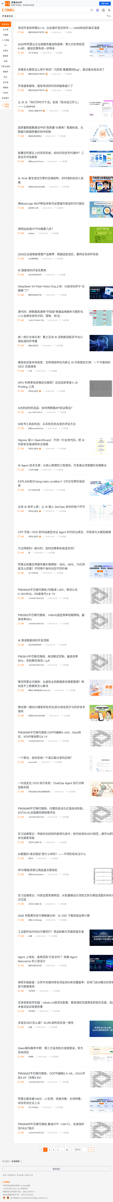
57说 (30, 371)
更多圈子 (5, 98)
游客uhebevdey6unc (36, 874)
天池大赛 (20, 1175)
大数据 (5, 34)
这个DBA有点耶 (34, 490)
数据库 (5, 55)
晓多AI (30, 858)
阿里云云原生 (33, 391)
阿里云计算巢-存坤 (35, 111)
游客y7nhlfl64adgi (35, 920)
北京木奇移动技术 (35, 274)
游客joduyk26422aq (35, 428)
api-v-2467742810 (35, 412)
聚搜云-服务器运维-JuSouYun (39, 690)
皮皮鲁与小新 (33, 208)
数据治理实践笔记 (35, 136)
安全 (5, 76)
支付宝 (5, 82)
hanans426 (32, 762)
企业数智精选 (33, 258)
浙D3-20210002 (27, 1194)
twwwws (31, 233)
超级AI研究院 (33, 345)
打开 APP (105, 3)
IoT (5, 45)
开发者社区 (11, 1175)
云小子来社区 (33, 53)
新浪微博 (15, 1161)
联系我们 (56, 1168)
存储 (5, 61)
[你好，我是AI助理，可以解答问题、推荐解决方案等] (97, 10)
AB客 (30, 936)
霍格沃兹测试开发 (35, 295)
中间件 (5, 92)
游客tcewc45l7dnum (36, 161)
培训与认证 (29, 1175)
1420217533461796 (36, 320)
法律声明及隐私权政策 (11, 1185)
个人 (109, 16)
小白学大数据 (33, 470)
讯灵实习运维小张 (35, 842)
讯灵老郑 (31, 991)
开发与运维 (5, 66)
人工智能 (5, 40)
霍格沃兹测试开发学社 (36, 32)
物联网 (5, 87)
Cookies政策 (25, 1185)
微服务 (5, 71)
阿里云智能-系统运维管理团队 (39, 791)
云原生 (5, 50)
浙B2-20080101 (29, 1191)
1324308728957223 (36, 598)
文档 (4, 1175)
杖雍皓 (30, 1056)
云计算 (5, 29)
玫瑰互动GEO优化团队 (36, 187)
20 (67, 1149)
